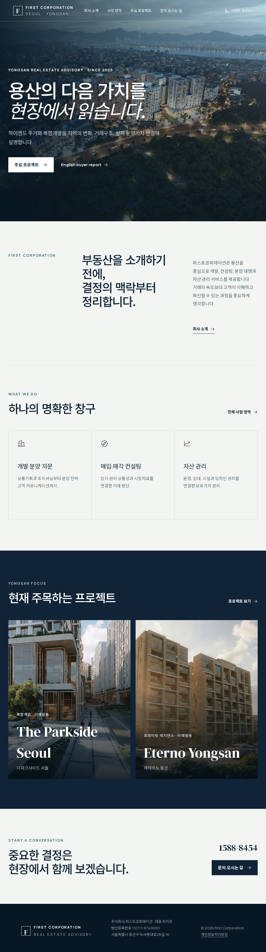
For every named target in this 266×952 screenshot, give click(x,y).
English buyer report (81, 164)
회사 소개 (91, 10)
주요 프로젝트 (140, 10)
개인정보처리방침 (214, 934)
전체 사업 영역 (239, 412)
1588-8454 (242, 10)
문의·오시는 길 (171, 10)
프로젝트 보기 (239, 601)
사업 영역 (114, 10)
